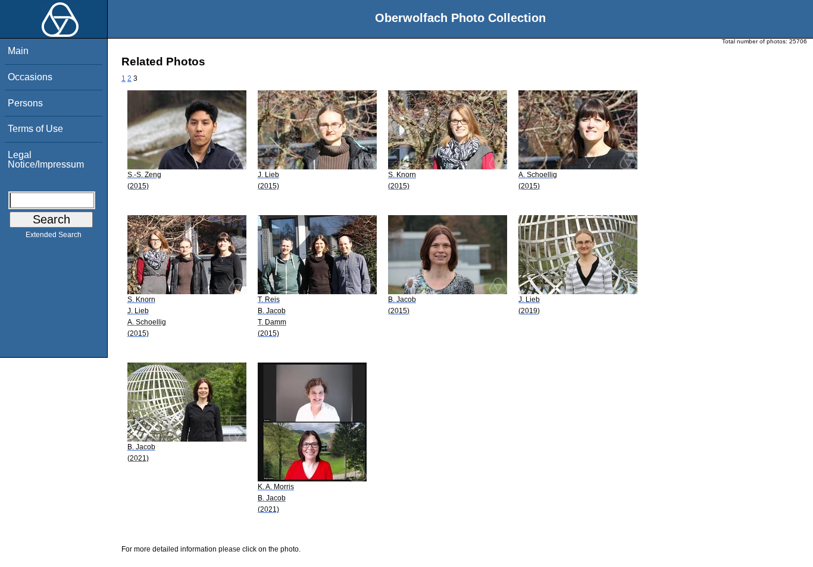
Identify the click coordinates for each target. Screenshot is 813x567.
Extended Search (54, 234)
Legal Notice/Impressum (46, 159)
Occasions (30, 77)
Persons (25, 103)
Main (18, 51)
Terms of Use (35, 129)
